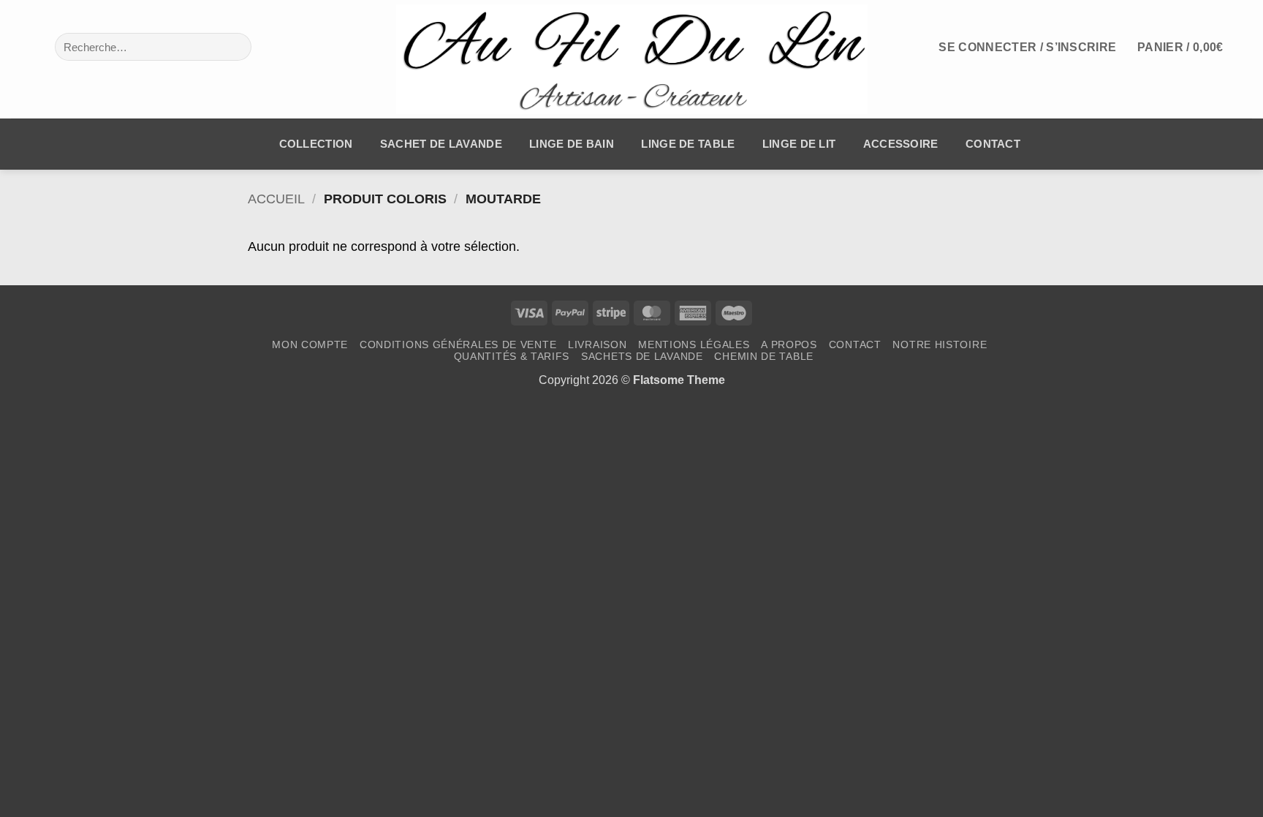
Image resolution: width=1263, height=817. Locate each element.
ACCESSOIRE (900, 144)
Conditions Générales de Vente (458, 344)
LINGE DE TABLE (688, 144)
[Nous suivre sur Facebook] (22, 46)
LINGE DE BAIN (571, 144)
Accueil (276, 198)
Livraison (597, 344)
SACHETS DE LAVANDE (642, 356)
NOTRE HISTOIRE (939, 344)
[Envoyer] (232, 47)
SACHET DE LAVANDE (441, 144)
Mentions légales (693, 344)
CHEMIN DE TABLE (763, 356)
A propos (789, 344)
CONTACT (993, 144)
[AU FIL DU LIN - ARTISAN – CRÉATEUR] (632, 59)
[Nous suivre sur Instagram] (43, 46)
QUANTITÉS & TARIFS (512, 356)
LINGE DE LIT (799, 144)
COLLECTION (316, 144)
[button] (1027, 47)
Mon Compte (310, 344)
